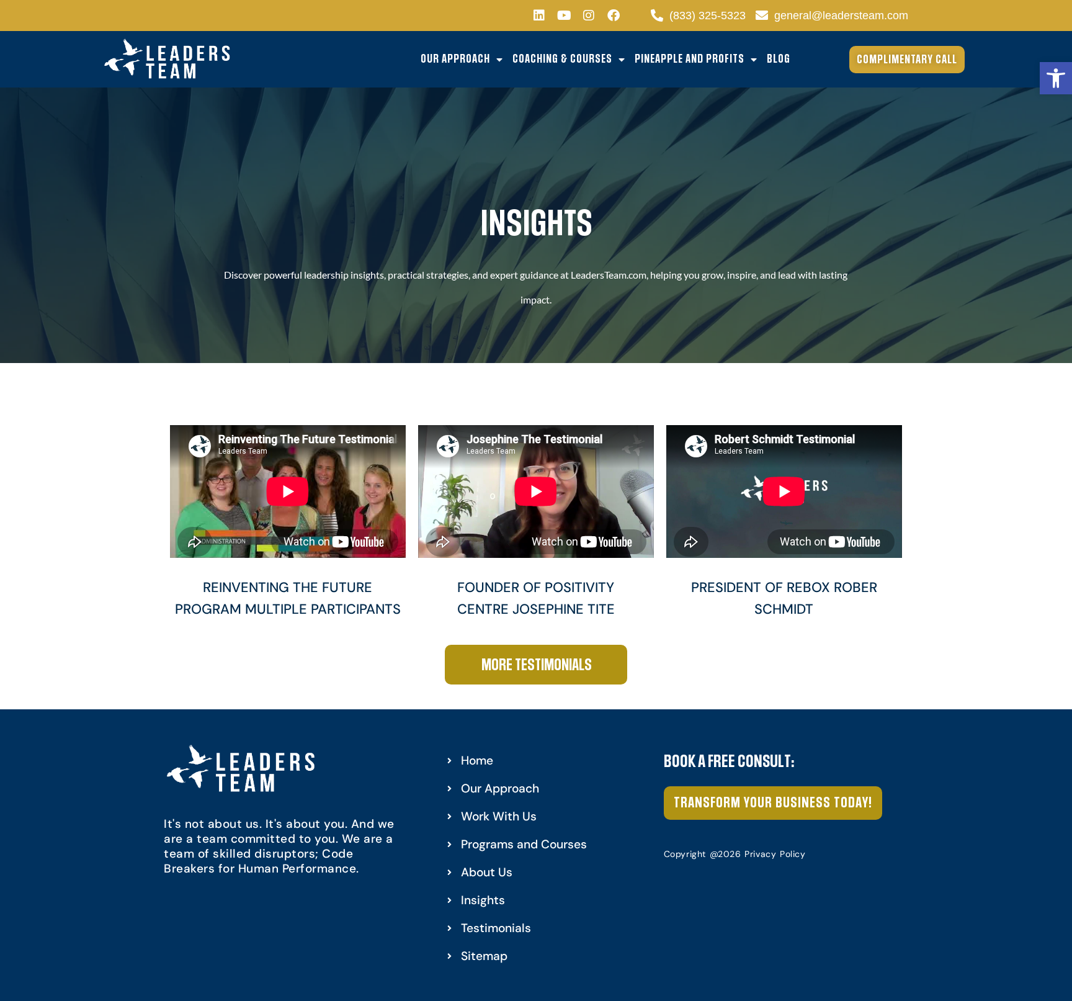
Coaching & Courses (562, 59)
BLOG (778, 59)
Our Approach (455, 59)
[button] (1056, 78)
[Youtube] (564, 15)
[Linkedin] (539, 15)
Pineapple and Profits (689, 59)
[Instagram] (589, 15)
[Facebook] (613, 15)
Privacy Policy (774, 854)
